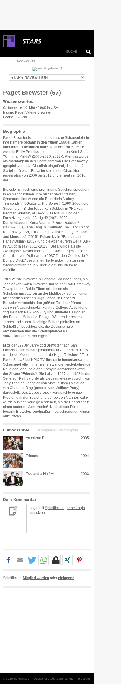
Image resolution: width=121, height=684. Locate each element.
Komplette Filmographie (58, 430)
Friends (32, 456)
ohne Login (76, 508)
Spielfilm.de (54, 508)
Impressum (82, 678)
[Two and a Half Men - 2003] (13, 478)
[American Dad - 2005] (13, 443)
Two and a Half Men (42, 473)
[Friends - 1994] (13, 460)
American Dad (37, 438)
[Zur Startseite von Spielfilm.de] (9, 46)
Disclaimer (40, 678)
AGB (51, 678)
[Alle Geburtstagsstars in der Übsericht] (53, 41)
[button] (8, 560)
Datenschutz (64, 678)
